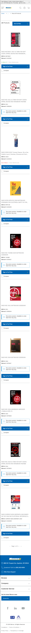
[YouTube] (23, 608)
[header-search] (20, 8)
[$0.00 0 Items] (29, 8)
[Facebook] (8, 608)
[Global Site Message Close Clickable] (29, 2)
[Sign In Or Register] (24, 8)
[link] (8, 13)
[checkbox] (2, 71)
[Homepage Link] (9, 8)
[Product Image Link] (15, 40)
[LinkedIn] (15, 608)
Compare (6, 70)
